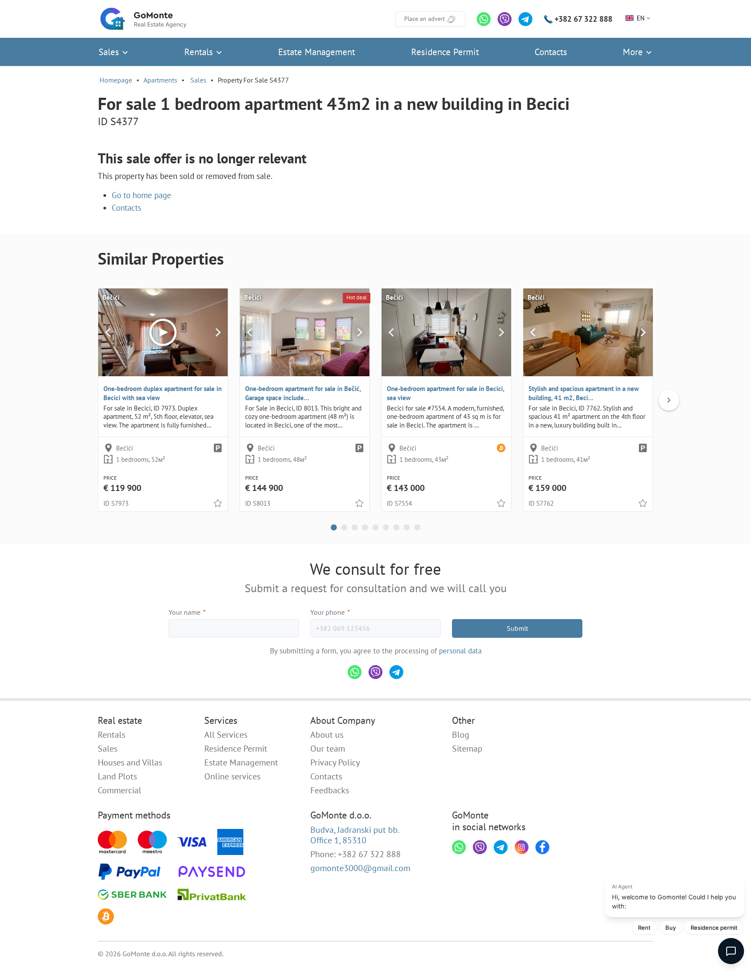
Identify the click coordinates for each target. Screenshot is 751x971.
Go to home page (141, 195)
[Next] (218, 332)
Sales (110, 51)
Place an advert (424, 19)
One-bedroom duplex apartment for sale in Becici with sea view (162, 393)
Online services (232, 776)
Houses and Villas (130, 762)
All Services (225, 734)
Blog (460, 734)
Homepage (116, 80)
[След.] (668, 400)
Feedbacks (329, 790)
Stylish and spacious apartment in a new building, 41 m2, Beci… (583, 393)
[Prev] (108, 332)
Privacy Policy (335, 762)
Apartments (160, 80)
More (634, 51)
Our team (327, 748)
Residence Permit (445, 51)
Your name (187, 612)
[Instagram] (521, 847)
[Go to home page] (143, 19)
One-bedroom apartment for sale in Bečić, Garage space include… (303, 393)
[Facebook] (542, 847)
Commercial (119, 790)
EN (641, 18)
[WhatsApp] (484, 19)
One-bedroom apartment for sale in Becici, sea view (445, 393)
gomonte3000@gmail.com (360, 868)
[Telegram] (525, 19)
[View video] (163, 332)
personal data (460, 651)
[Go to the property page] (304, 332)
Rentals (200, 51)
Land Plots (117, 776)
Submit (517, 628)
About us (326, 734)
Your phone (329, 612)
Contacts (551, 51)
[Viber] (505, 19)
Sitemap (467, 748)
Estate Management (316, 51)
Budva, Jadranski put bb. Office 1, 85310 (354, 835)
